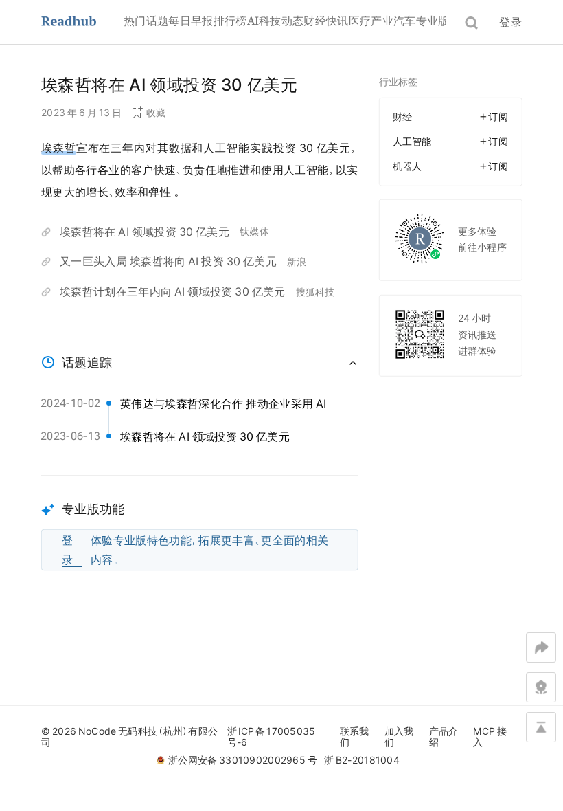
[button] (199, 522)
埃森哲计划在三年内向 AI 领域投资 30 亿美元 (173, 291)
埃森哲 (58, 147)
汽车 (404, 20)
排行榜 (230, 20)
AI (253, 20)
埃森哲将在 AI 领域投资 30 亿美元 (144, 231)
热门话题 (146, 20)
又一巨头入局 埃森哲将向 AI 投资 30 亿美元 (168, 261)
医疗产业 (371, 20)
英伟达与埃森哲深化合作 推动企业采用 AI (223, 403)
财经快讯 (325, 20)
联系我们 (354, 736)
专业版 (433, 20)
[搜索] (471, 23)
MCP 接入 (490, 736)
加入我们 (399, 736)
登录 (510, 21)
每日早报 (190, 20)
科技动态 (281, 20)
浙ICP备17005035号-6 (271, 736)
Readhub (82, 22)
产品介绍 (444, 736)
